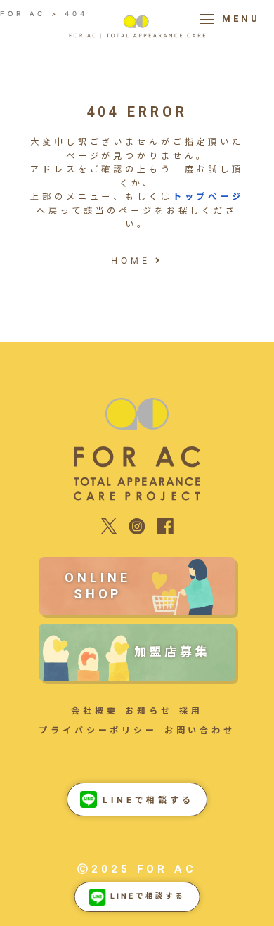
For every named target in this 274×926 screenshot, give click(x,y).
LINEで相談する (147, 896)
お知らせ (149, 710)
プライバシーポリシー (98, 730)
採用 (191, 710)
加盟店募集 (172, 652)
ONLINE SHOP (97, 585)
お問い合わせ (199, 730)
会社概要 (95, 710)
